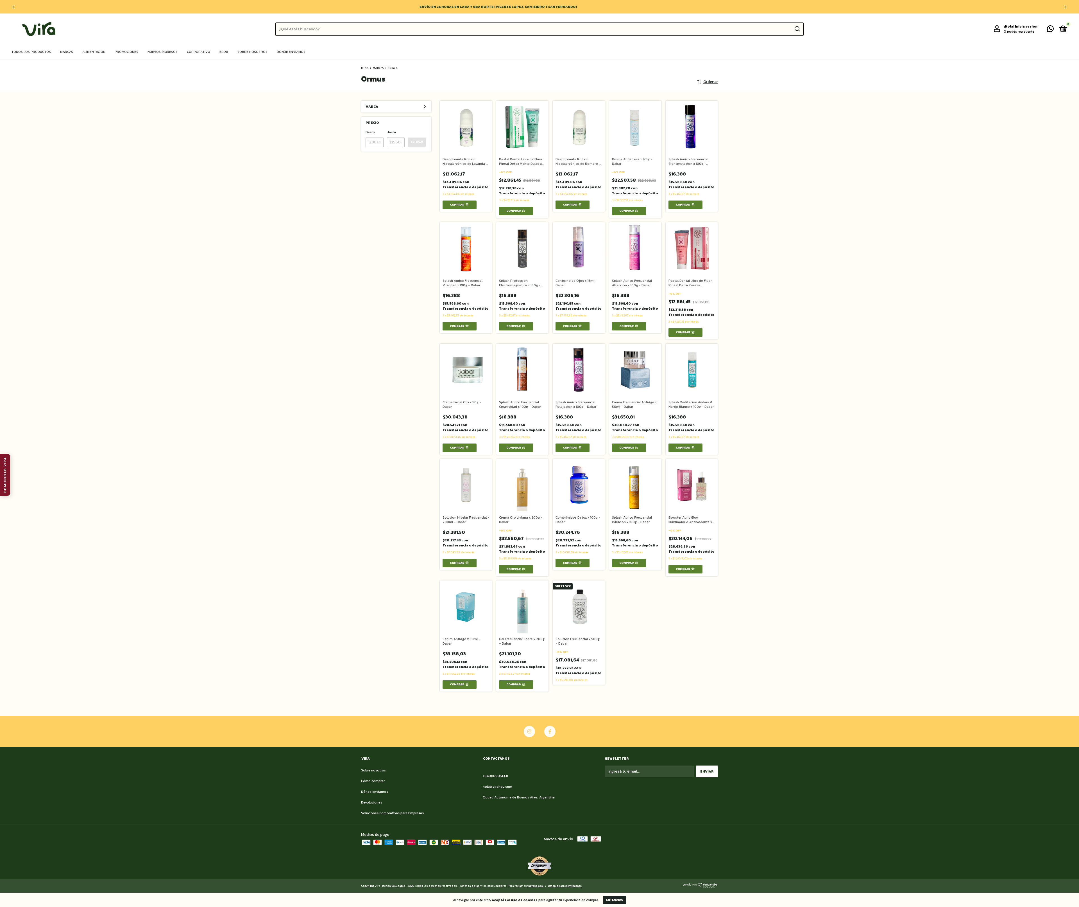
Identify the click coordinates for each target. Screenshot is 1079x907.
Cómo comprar (373, 781)
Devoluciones (371, 802)
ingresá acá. (535, 886)
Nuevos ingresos (163, 51)
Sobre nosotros (252, 51)
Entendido (614, 900)
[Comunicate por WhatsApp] (1050, 30)
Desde (370, 132)
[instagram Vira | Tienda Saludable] (529, 731)
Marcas (66, 51)
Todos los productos (31, 51)
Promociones (126, 51)
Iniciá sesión (1026, 26)
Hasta (391, 132)
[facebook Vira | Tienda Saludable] (550, 731)
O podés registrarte (1019, 31)
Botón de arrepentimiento (565, 886)
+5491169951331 (495, 775)
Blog (223, 51)
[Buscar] (797, 29)
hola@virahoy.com (497, 786)
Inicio (364, 68)
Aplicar (417, 142)
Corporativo (198, 51)
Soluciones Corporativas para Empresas (392, 813)
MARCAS (378, 68)
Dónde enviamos (291, 51)
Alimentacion (93, 51)
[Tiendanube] (700, 887)
